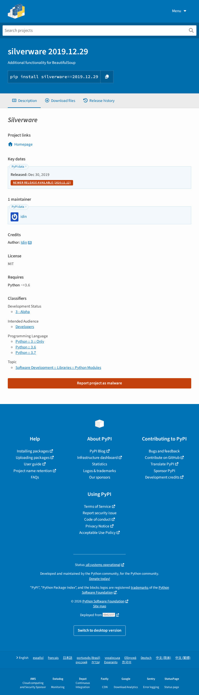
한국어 (126, 662)
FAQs (35, 477)
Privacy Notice (97, 526)
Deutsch (146, 658)
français (53, 658)
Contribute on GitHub (162, 457)
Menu (176, 11)
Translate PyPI (162, 464)
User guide (32, 464)
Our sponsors (99, 477)
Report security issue (100, 513)
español (38, 658)
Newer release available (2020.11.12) (42, 183)
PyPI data (18, 167)
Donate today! (99, 578)
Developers (25, 327)
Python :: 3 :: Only (30, 341)
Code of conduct (97, 519)
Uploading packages (32, 457)
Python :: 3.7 (26, 352)
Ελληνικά (130, 658)
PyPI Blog (97, 451)
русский (81, 662)
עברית (96, 662)
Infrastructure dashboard (97, 457)
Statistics (99, 464)
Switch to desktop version (100, 630)
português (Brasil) (88, 658)
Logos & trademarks (99, 471)
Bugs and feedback (164, 451)
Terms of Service (97, 506)
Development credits (162, 477)
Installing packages (33, 451)
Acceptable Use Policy (97, 532)
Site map (99, 606)
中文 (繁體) (182, 658)
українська (112, 658)
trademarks (139, 587)
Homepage (23, 144)
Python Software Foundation (103, 601)
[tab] (24, 101)
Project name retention (32, 471)
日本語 (67, 658)
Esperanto (111, 662)
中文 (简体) (163, 658)
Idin (24, 242)
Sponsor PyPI (164, 471)
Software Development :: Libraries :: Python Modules (58, 367)
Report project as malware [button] (99, 383)
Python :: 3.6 (26, 347)
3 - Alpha (23, 312)
